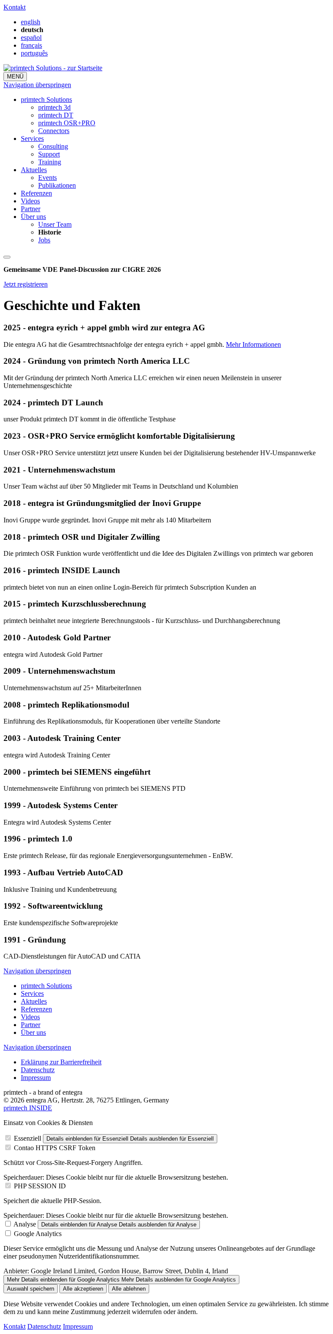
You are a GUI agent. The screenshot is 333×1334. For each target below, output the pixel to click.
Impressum (78, 1326)
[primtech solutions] (52, 68)
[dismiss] (6, 257)
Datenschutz (44, 1326)
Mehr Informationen (253, 344)
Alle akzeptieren (83, 1288)
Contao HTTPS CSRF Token (54, 1147)
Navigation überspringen (37, 84)
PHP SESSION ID (40, 1186)
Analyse (24, 1224)
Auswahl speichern (30, 1288)
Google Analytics (38, 1233)
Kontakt (14, 7)
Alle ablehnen (129, 1288)
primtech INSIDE (27, 1108)
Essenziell (27, 1138)
